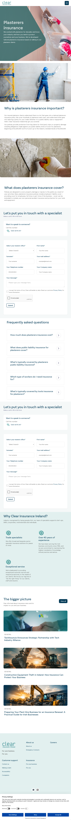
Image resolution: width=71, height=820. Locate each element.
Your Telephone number (14, 267)
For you (28, 768)
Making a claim (6, 768)
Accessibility (6, 771)
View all (63, 601)
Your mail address (43, 256)
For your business (31, 764)
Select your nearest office (15, 246)
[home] (7, 3)
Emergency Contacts (32, 750)
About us (29, 746)
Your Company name (44, 267)
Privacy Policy (57, 290)
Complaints (5, 775)
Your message (11, 278)
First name (41, 246)
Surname (9, 256)
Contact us (5, 764)
